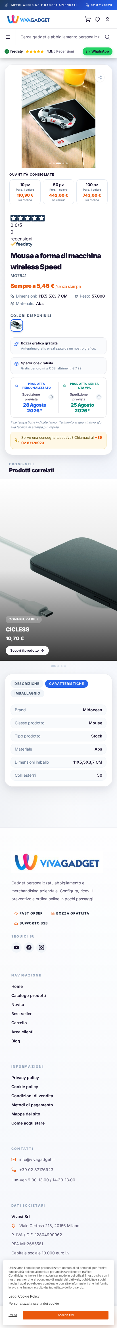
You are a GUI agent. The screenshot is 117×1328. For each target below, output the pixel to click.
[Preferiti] (97, 19)
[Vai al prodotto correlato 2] (58, 666)
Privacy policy (25, 1077)
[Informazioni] (51, 397)
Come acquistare (28, 1123)
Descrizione (26, 683)
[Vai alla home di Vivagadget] (29, 19)
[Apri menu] (8, 37)
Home (17, 986)
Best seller (21, 1013)
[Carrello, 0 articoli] (87, 19)
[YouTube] (16, 947)
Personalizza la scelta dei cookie (34, 1304)
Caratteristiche (66, 683)
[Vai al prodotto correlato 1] (53, 666)
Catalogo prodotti (28, 995)
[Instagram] (41, 947)
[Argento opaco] (17, 325)
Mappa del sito (25, 1113)
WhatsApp (100, 51)
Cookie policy (24, 1086)
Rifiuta (13, 1315)
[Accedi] (107, 19)
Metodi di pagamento (32, 1104)
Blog (15, 1040)
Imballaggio (27, 693)
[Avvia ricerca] (107, 37)
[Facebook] (29, 947)
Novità (17, 1004)
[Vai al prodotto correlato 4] (65, 666)
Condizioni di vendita (32, 1095)
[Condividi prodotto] (99, 77)
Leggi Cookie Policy (24, 1296)
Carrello (19, 1022)
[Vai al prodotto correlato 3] (61, 666)
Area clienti (22, 1031)
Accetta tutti (66, 1315)
